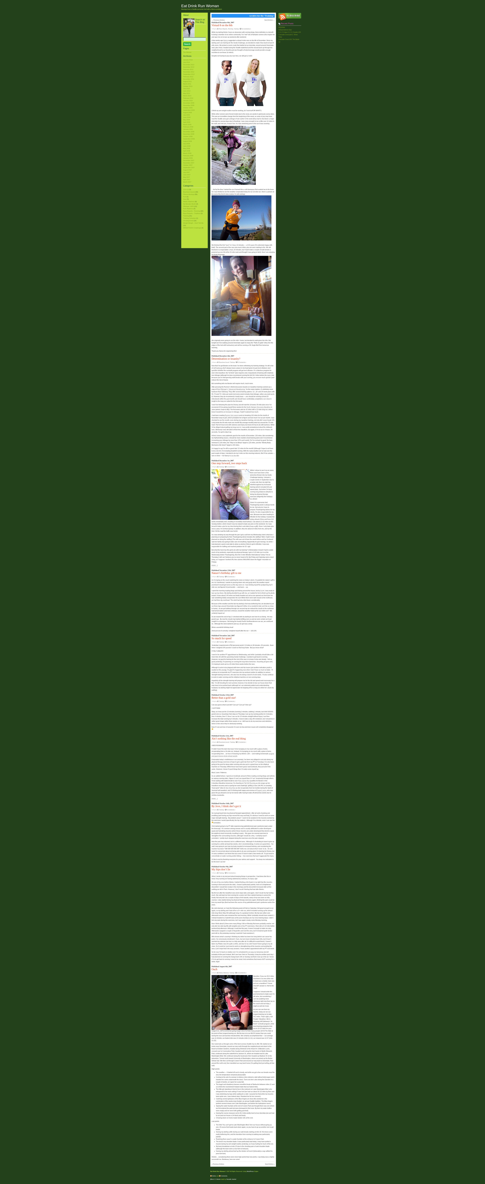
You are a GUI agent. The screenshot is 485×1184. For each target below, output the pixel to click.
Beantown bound (224, 362)
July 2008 (186, 144)
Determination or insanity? (226, 358)
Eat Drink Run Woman (200, 6)
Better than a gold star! (224, 697)
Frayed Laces (261, 790)
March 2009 (187, 125)
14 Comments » (246, 28)
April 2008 (186, 151)
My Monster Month (189, 204)
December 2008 (188, 132)
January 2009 (188, 129)
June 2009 (186, 117)
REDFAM (281, 27)
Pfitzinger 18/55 (188, 206)
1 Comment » (231, 641)
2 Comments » (231, 466)
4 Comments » (231, 809)
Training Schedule (189, 218)
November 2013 (188, 67)
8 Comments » (231, 701)
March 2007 (187, 182)
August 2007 (187, 170)
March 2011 (187, 84)
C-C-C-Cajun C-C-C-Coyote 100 (289, 32)
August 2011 (187, 81)
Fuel (184, 197)
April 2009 (186, 122)
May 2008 (186, 148)
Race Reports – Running (191, 211)
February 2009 (188, 127)
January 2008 (188, 158)
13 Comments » (241, 972)
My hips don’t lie (221, 869)
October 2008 (187, 136)
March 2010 (187, 96)
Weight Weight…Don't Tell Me (193, 223)
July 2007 (186, 172)
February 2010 (188, 98)
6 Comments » (242, 362)
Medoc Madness (224, 972)
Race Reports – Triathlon (191, 213)
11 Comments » (231, 873)
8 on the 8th (235, 456)
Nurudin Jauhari (231, 1179)
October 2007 (187, 165)
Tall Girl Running (250, 783)
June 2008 (186, 146)
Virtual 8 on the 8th (222, 25)
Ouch (214, 969)
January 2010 (188, 101)
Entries (214, 1176)
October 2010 (187, 86)
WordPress (250, 1171)
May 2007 (186, 177)
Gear (185, 199)
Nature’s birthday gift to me (226, 572)
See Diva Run (230, 788)
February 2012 (188, 77)
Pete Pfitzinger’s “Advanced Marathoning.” (231, 389)
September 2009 (189, 110)
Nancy (225, 40)
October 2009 (187, 108)
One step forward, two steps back (229, 463)
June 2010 (186, 91)
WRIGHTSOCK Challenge (192, 228)
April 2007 (186, 180)
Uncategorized (188, 221)
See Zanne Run (244, 781)
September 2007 (189, 167)
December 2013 (188, 65)
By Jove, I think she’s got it (226, 806)
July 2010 (186, 88)
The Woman (187, 52)
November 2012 (188, 72)
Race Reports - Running (226, 28)
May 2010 (186, 93)
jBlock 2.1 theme (215, 1179)
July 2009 (186, 115)
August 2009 (187, 113)
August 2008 (187, 141)
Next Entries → (269, 20)
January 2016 (188, 60)
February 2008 (188, 156)
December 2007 (188, 160)
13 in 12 (186, 189)
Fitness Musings (188, 194)
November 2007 (188, 163)
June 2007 (186, 175)
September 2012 (189, 74)
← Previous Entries (218, 20)
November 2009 (188, 105)
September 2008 (189, 139)
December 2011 (188, 79)
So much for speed (222, 638)
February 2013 (188, 69)
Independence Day (285, 30)
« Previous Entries (218, 1164)
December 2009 (188, 103)
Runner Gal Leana (231, 415)
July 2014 (186, 62)
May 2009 (186, 120)
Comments (224, 1176)
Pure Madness (188, 209)
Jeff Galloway (217, 368)
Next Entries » (270, 1164)
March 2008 (187, 153)
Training (236, 28)
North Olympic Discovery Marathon (259, 407)
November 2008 (188, 134)
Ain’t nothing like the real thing (229, 738)
